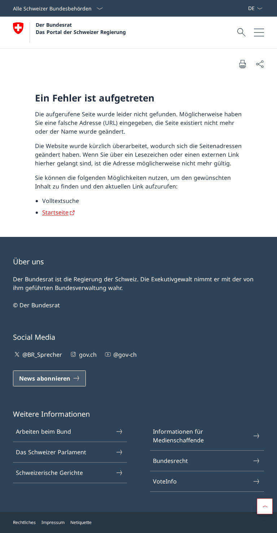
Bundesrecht (170, 461)
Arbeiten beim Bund (43, 432)
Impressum (53, 522)
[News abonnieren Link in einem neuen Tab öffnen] (244, 8)
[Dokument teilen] (259, 64)
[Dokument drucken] (242, 64)
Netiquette (81, 522)
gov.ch (87, 355)
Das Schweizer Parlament (51, 452)
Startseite (55, 212)
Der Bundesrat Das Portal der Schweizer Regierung (81, 28)
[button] (265, 506)
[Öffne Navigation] (259, 32)
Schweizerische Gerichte (49, 473)
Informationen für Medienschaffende (178, 436)
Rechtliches (24, 522)
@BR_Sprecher (42, 355)
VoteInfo (165, 481)
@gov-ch (125, 355)
